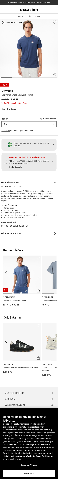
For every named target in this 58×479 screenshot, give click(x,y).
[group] (22, 281)
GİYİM (29, 16)
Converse (7, 90)
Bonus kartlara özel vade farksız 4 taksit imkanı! (29, 2)
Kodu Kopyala (15, 167)
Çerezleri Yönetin (29, 465)
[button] (6, 273)
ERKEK (20, 16)
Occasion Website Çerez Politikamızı (35, 456)
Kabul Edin (29, 473)
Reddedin (45, 444)
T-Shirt (37, 16)
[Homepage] (29, 9)
